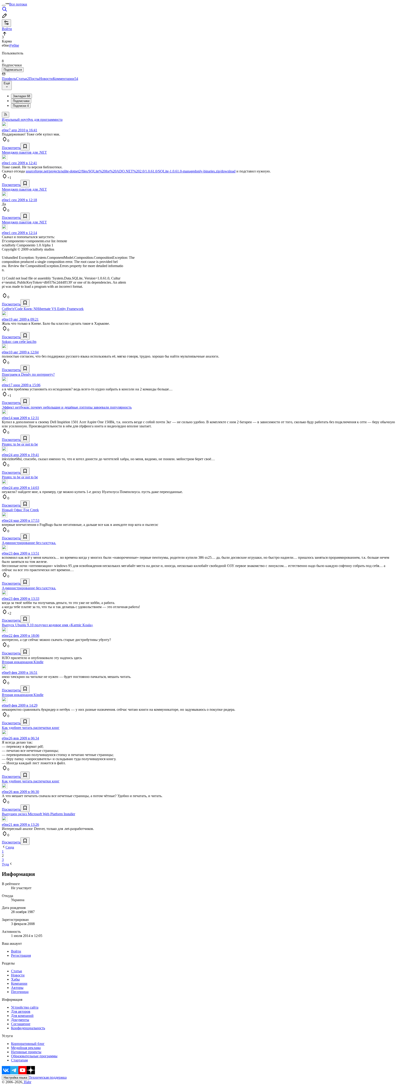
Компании (19, 983)
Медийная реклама (26, 1048)
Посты (34, 79)
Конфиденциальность (28, 1028)
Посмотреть (11, 148)
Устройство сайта (24, 1007)
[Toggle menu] (4, 5)
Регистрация (21, 955)
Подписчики (21, 101)
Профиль (9, 79)
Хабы (15, 979)
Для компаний (22, 1016)
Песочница (19, 992)
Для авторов (20, 1011)
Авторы (17, 988)
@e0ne (14, 45)
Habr (27, 1082)
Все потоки (18, 4)
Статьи (22, 79)
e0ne (5, 130)
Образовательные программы (34, 1056)
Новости (46, 79)
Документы (20, 1020)
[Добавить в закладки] (25, 146)
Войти (16, 951)
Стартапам (19, 1060)
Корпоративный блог (28, 1044)
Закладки (21, 96)
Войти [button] (7, 29)
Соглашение (20, 1024)
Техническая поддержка (48, 1077)
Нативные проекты (26, 1052)
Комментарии (65, 79)
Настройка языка (15, 1077)
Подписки (21, 105)
